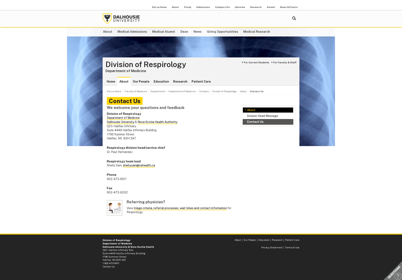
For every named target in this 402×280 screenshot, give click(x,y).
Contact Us (255, 121)
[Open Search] (294, 18)
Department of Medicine (126, 71)
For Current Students (256, 62)
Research (256, 7)
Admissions (203, 7)
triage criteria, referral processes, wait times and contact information (180, 208)
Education (161, 81)
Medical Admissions (132, 31)
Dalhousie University (121, 18)
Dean (184, 31)
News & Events (289, 7)
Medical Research (256, 31)
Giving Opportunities (222, 31)
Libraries (240, 7)
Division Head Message (262, 116)
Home (111, 81)
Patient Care (201, 81)
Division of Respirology (146, 64)
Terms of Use (292, 247)
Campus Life (222, 7)
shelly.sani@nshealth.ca (139, 165)
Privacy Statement (271, 247)
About (175, 7)
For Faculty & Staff (284, 62)
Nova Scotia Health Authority (157, 122)
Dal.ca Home (159, 7)
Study (187, 7)
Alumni (271, 7)
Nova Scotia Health (142, 246)
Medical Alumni (163, 31)
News (197, 31)
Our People (141, 81)
